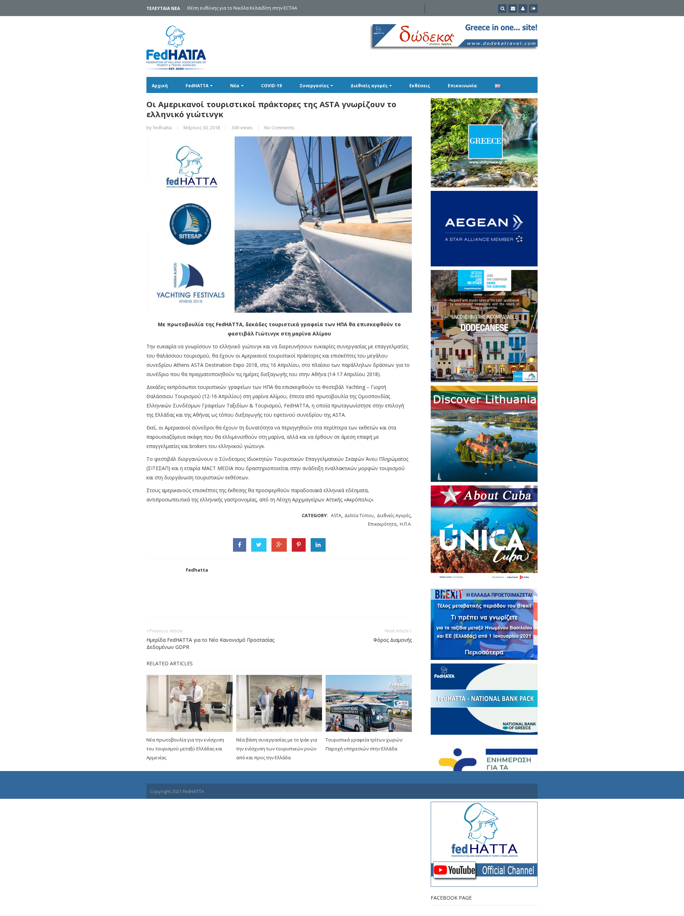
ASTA (336, 515)
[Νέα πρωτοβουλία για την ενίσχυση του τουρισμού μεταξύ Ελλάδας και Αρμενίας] (189, 703)
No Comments (279, 127)
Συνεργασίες (314, 86)
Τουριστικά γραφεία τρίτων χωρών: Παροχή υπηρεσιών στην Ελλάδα (364, 744)
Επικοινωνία (462, 86)
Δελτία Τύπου (359, 515)
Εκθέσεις (419, 86)
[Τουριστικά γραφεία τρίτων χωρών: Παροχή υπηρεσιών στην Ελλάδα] (369, 703)
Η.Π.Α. (406, 524)
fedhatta (162, 127)
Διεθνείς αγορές (369, 86)
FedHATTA (197, 86)
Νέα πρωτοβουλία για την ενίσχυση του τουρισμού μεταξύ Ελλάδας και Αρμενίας (185, 749)
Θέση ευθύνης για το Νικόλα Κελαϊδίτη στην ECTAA (242, 8)
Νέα (234, 86)
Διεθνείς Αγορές (393, 515)
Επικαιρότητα (382, 524)
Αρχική (160, 86)
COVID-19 (271, 86)
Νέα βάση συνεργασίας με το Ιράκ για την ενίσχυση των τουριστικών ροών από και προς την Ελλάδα (276, 749)
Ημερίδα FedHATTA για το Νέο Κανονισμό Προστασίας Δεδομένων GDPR (210, 643)
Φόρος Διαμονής (392, 639)
